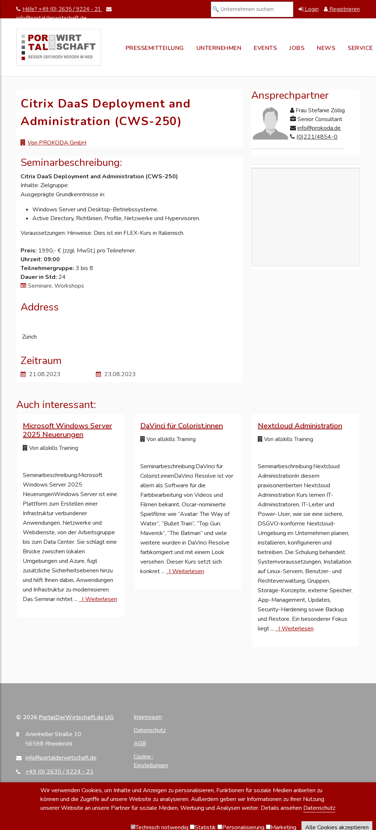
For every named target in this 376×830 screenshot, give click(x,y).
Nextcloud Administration (300, 426)
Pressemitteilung (155, 48)
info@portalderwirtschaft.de (61, 758)
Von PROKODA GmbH (57, 143)
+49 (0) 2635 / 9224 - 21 (59, 772)
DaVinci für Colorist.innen (181, 426)
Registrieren (344, 9)
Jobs (296, 48)
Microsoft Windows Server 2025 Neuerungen (67, 430)
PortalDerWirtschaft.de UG (76, 717)
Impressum (148, 717)
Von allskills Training (53, 448)
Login (311, 9)
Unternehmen (219, 48)
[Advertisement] (305, 237)
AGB (140, 743)
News (326, 48)
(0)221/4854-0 (316, 137)
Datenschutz (150, 730)
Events (265, 48)
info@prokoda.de (319, 128)
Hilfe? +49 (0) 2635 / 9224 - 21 (62, 9)
